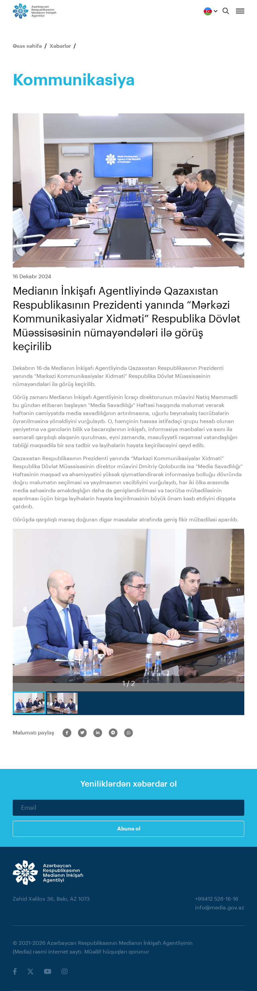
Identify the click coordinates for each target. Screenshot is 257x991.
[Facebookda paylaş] (67, 732)
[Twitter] (30, 972)
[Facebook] (15, 972)
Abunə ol (128, 828)
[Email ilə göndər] (97, 732)
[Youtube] (48, 972)
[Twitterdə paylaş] (82, 732)
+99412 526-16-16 (216, 899)
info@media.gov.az (219, 907)
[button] (231, 610)
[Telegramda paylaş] (113, 732)
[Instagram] (65, 972)
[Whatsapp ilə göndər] (128, 732)
